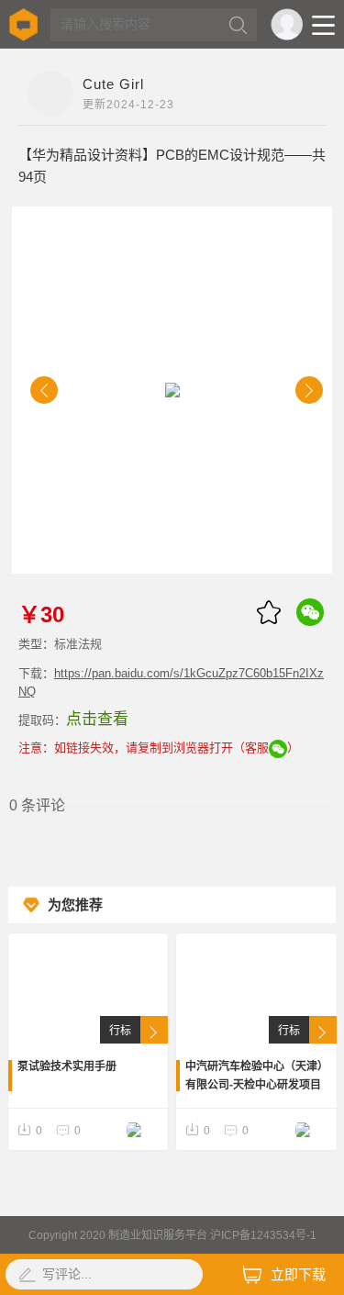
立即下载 (298, 1274)
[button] (44, 390)
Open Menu (323, 25)
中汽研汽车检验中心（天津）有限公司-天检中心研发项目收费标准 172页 (254, 1077)
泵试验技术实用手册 (67, 1066)
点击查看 (97, 719)
